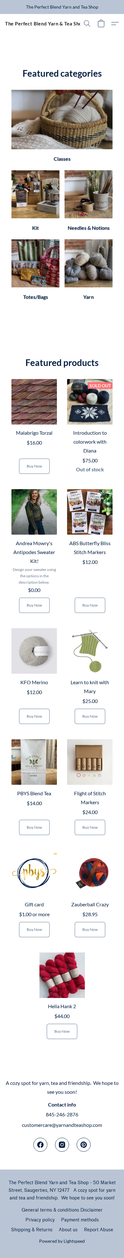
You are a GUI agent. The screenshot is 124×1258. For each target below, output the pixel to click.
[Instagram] (62, 1145)
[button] (45, 23)
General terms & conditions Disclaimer (62, 1210)
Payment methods (80, 1220)
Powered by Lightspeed (62, 1241)
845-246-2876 (62, 1114)
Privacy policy (40, 1220)
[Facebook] (40, 1145)
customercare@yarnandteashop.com (62, 1125)
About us (68, 1230)
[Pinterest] (84, 1145)
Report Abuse (98, 1230)
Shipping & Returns (31, 1230)
